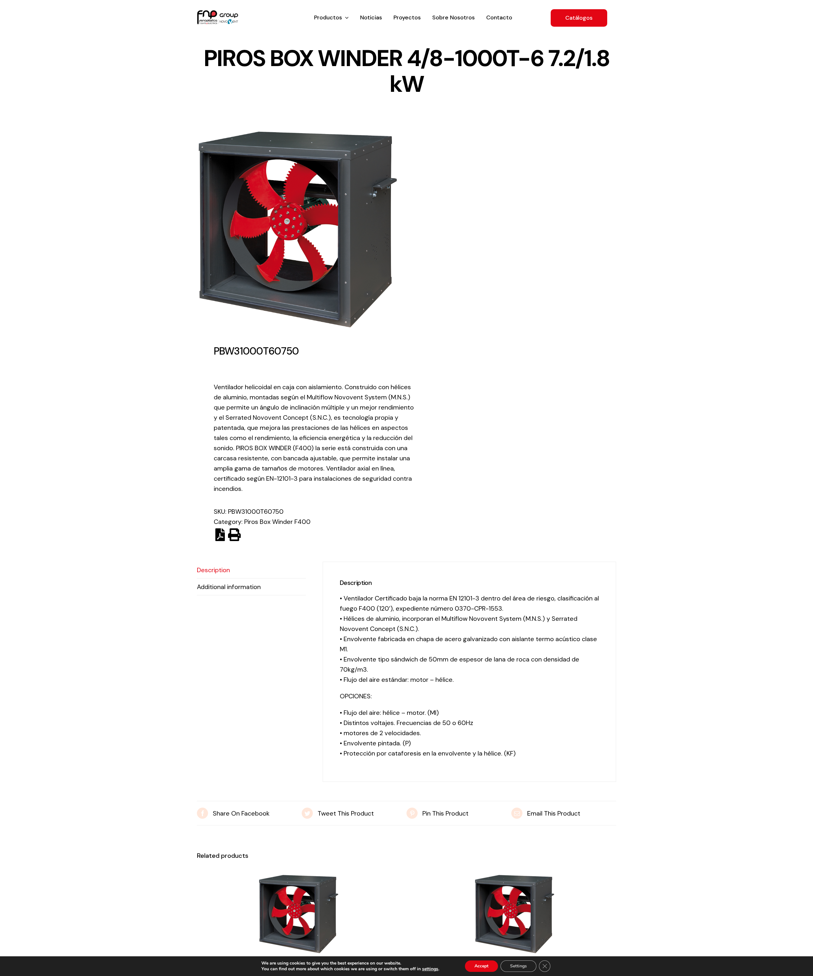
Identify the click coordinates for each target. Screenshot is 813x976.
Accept (481, 966)
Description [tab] (213, 570)
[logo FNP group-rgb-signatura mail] (217, 13)
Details (298, 915)
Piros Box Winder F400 (277, 522)
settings (430, 969)
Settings (518, 966)
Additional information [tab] (229, 587)
